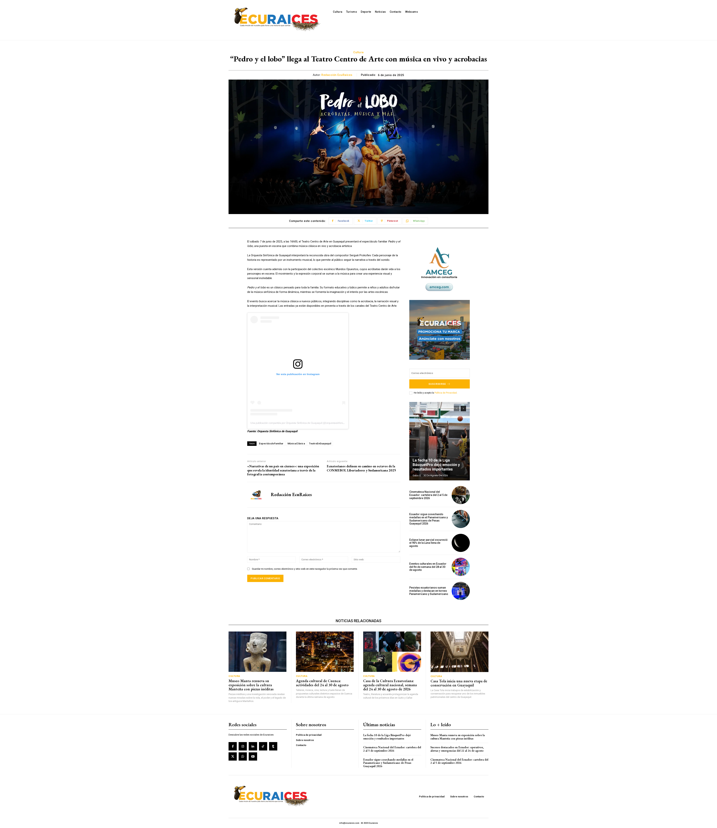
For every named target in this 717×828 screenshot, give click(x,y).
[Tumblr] (273, 746)
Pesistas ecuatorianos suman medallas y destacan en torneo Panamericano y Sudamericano (428, 590)
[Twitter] (233, 756)
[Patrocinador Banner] (439, 330)
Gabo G (417, 475)
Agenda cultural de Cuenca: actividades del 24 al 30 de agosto (322, 682)
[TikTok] (263, 746)
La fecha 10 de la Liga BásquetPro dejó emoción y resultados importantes (436, 464)
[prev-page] (456, 408)
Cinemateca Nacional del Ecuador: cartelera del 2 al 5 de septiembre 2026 (428, 495)
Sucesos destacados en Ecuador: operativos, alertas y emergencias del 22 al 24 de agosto (457, 749)
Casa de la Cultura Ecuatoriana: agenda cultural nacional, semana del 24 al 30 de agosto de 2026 (390, 684)
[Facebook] (233, 746)
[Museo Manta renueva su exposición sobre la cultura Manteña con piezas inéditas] (257, 652)
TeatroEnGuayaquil (320, 443)
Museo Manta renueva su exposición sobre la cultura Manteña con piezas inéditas (251, 684)
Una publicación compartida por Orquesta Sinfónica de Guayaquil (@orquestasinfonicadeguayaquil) (304, 422)
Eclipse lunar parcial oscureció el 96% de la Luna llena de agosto (428, 543)
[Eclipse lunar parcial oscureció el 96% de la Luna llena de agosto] (461, 543)
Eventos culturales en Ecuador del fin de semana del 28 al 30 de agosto (427, 567)
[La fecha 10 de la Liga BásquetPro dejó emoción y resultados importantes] (439, 441)
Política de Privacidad (445, 392)
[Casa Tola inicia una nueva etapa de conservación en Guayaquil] (460, 652)
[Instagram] (243, 746)
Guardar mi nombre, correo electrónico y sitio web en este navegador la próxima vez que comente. (305, 568)
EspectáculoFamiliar (271, 443)
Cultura (358, 52)
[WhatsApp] (243, 756)
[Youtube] (253, 756)
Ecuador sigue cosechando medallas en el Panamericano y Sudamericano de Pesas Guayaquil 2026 (428, 519)
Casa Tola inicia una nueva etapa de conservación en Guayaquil (459, 683)
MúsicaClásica (296, 443)
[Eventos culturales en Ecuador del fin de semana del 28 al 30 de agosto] (461, 567)
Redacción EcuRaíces (336, 75)
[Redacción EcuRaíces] (256, 495)
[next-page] (463, 408)
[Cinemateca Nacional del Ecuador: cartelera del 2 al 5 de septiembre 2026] (461, 495)
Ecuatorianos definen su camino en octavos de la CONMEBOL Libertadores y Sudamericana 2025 (361, 468)
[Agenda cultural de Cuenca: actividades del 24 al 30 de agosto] (325, 652)
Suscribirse (437, 384)
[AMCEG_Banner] (439, 269)
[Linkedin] (253, 746)
